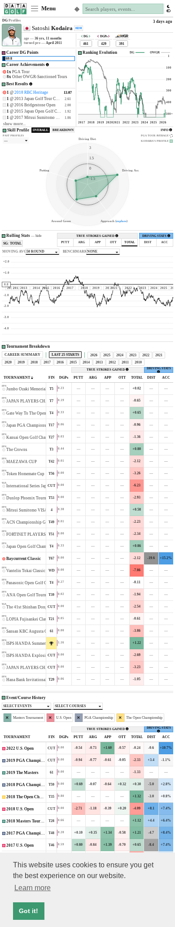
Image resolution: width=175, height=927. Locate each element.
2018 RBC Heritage (31, 92)
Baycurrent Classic (23, 558)
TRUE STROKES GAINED (95, 236)
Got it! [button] (28, 910)
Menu (48, 8)
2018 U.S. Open (20, 809)
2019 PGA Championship (29, 760)
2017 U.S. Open (20, 845)
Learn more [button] (32, 888)
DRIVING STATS (154, 236)
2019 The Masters (22, 772)
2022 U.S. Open (20, 748)
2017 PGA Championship (29, 833)
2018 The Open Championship (33, 797)
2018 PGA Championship (29, 785)
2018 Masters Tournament (30, 821)
